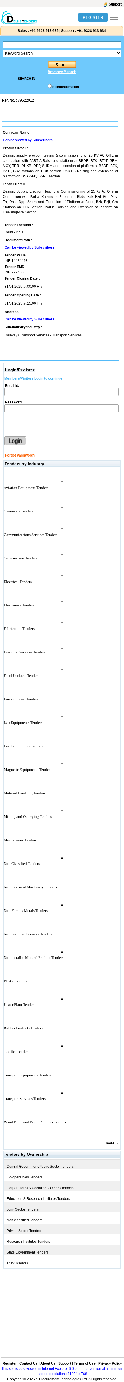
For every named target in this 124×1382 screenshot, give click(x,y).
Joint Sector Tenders (23, 1209)
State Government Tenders (27, 1252)
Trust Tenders (17, 1263)
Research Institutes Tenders (28, 1242)
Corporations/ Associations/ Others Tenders (40, 1188)
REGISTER (93, 17)
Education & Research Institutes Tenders (38, 1199)
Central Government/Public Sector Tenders (40, 1166)
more (110, 1143)
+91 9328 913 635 (44, 31)
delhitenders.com (65, 86)
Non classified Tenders (24, 1220)
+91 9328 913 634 (91, 31)
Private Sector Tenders (24, 1231)
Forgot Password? (20, 455)
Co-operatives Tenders (24, 1177)
